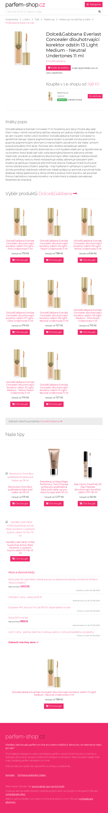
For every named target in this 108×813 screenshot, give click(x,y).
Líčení (26, 19)
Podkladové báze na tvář (19, 23)
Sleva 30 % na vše (18, 617)
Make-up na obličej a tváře (74, 19)
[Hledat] (100, 11)
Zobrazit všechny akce (22, 642)
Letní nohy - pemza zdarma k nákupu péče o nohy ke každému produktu (51, 632)
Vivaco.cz (81, 611)
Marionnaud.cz (79, 625)
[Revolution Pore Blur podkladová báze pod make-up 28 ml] (20, 477)
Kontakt (10, 775)
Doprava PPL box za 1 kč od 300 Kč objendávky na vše (39, 607)
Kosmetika (11, 19)
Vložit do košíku (59, 67)
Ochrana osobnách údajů (31, 775)
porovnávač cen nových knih (48, 786)
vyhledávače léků (15, 794)
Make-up (49, 19)
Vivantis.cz (80, 590)
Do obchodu (95, 96)
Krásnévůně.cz (79, 601)
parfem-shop (25, 4)
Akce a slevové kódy (21, 572)
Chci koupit (21, 260)
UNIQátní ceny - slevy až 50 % (25, 597)
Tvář (37, 19)
